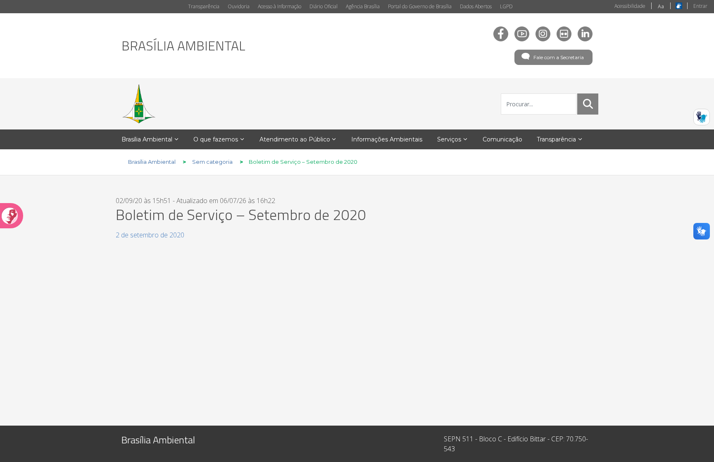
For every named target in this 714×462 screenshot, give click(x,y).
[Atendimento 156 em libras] (701, 117)
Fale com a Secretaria (558, 57)
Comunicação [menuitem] (502, 139)
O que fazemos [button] (215, 139)
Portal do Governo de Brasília (420, 6)
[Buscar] (588, 104)
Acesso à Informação (279, 6)
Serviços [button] (449, 139)
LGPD (506, 6)
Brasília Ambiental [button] (146, 139)
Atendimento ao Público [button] (294, 139)
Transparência (203, 6)
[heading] (183, 45)
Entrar (700, 6)
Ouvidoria (239, 6)
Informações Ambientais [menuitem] (386, 139)
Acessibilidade (629, 6)
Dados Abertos (476, 6)
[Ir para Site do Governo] (138, 103)
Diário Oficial (323, 6)
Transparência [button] (556, 139)
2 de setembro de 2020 (150, 234)
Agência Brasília (363, 6)
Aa (661, 6)
